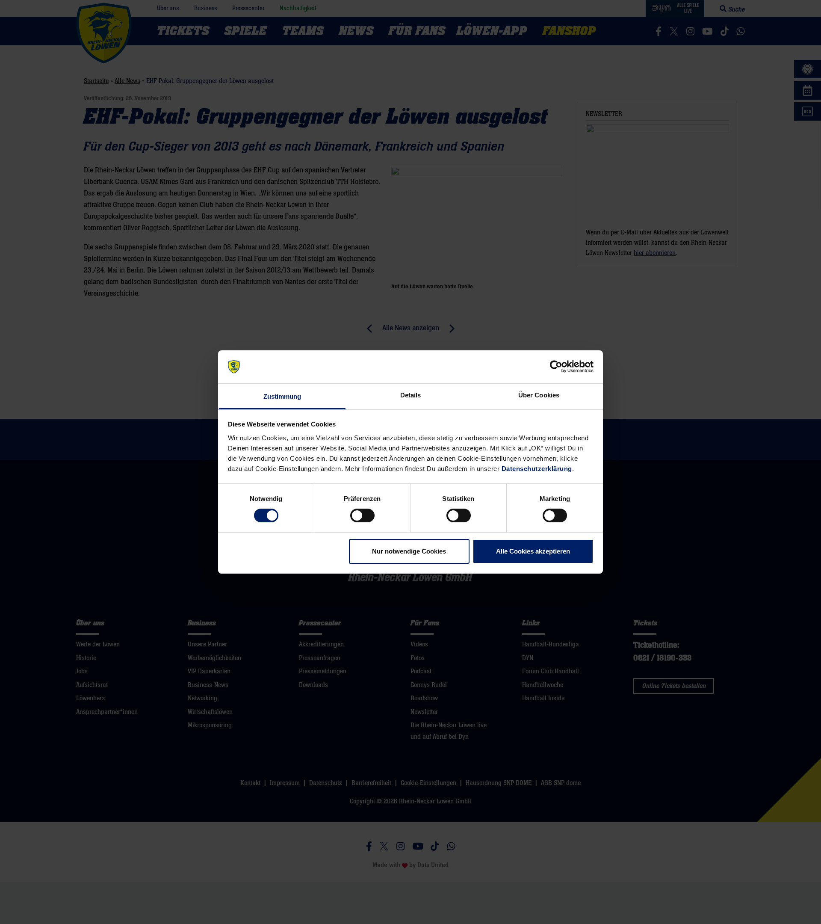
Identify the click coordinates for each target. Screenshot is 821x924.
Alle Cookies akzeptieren (533, 551)
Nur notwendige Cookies (409, 551)
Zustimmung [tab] (282, 396)
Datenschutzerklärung (537, 468)
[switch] (362, 515)
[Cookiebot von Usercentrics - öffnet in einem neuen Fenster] (556, 366)
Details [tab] (410, 395)
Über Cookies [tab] (538, 395)
